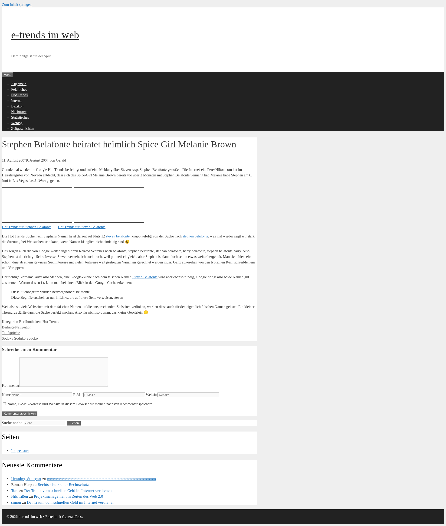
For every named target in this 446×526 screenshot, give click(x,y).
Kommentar (10, 385)
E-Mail (78, 395)
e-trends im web (45, 35)
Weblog (17, 123)
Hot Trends (19, 95)
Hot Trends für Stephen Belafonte (26, 227)
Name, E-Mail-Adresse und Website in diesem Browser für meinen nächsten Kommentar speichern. (80, 404)
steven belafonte (118, 236)
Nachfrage (18, 112)
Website (151, 395)
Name (6, 395)
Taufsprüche (11, 333)
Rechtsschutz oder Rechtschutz (63, 484)
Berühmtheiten (30, 322)
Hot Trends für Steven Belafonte (81, 227)
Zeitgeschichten (22, 128)
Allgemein (18, 84)
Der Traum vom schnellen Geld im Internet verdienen (68, 490)
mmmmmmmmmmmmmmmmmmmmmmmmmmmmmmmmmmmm (101, 479)
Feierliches (19, 89)
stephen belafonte (195, 236)
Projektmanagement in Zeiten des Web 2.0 (68, 496)
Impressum (20, 450)
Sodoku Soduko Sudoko (20, 338)
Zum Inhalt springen (17, 4)
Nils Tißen (19, 496)
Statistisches (20, 117)
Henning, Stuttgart (26, 479)
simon (16, 502)
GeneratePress (72, 517)
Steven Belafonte (144, 277)
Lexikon (17, 106)
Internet (16, 101)
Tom (14, 490)
